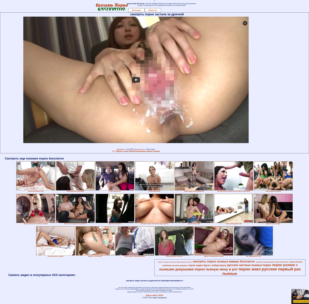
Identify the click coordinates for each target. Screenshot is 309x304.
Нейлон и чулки (122, 151)
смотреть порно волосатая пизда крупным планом (175, 262)
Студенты (156, 151)
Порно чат (152, 10)
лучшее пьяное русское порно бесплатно (272, 262)
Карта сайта (152, 295)
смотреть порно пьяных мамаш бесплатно (224, 261)
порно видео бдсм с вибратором (207, 265)
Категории (136, 10)
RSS (161, 295)
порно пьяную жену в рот (216, 269)
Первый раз (133, 151)
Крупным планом (145, 151)
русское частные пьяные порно (249, 265)
